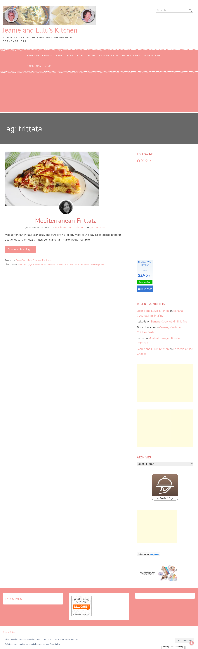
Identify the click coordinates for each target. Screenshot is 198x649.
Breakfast (21, 260)
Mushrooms (62, 264)
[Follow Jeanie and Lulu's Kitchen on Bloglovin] (148, 555)
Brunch (22, 264)
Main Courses (34, 260)
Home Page (33, 55)
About (69, 55)
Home (58, 55)
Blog (80, 55)
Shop (48, 66)
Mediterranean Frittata (66, 220)
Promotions (34, 66)
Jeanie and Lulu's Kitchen (40, 29)
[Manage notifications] (192, 643)
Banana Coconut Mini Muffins (169, 321)
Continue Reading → (20, 249)
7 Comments (97, 227)
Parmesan (75, 264)
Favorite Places (108, 55)
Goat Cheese (48, 264)
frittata (47, 55)
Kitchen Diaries (131, 55)
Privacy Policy (13, 598)
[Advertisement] (99, 93)
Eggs (29, 264)
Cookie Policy (55, 644)
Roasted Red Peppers (92, 264)
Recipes (91, 55)
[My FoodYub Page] (165, 499)
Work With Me (152, 55)
